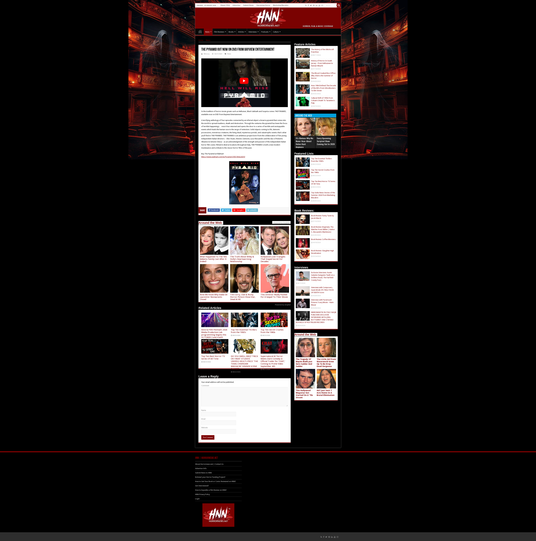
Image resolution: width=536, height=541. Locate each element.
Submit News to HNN (203, 473)
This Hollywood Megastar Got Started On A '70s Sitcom (304, 394)
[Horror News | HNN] (268, 17)
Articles (241, 32)
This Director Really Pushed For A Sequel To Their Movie (274, 295)
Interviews (252, 32)
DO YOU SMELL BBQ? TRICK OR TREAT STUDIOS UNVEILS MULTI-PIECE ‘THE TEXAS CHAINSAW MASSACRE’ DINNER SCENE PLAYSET (244, 362)
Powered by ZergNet (283, 305)
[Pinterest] (314, 5)
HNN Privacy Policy (202, 494)
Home (200, 40)
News (207, 32)
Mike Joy (207, 54)
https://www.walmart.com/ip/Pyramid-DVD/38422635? (223, 157)
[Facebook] (308, 5)
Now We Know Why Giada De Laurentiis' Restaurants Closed (213, 297)
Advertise (236, 5)
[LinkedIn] (316, 5)
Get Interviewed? (202, 486)
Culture (276, 32)
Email (203, 419)
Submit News (248, 5)
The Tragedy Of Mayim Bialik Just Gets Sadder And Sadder (304, 362)
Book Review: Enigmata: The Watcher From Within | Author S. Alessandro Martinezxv (323, 229)
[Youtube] (319, 5)
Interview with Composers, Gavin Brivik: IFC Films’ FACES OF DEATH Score (322, 290)
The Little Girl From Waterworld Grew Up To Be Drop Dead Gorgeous (326, 362)
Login (197, 499)
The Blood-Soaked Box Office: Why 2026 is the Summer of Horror (323, 75)
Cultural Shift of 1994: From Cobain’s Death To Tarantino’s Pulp (323, 100)
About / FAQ (225, 5)
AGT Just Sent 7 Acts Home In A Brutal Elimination (325, 392)
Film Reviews (219, 32)
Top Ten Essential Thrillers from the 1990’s (244, 331)
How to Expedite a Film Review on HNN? (211, 490)
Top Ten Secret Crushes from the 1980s (272, 331)
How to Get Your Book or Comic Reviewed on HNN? (215, 481)
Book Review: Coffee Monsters (323, 239)
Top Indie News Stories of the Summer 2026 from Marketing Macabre (323, 195)
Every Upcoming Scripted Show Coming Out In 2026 (326, 141)
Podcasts (265, 32)
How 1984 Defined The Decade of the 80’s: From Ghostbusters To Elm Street (323, 88)
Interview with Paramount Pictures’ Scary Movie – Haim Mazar (322, 302)
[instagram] (322, 5)
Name (203, 410)
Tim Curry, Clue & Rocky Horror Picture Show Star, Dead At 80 (242, 297)
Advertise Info (201, 468)
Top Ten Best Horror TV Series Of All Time (213, 357)
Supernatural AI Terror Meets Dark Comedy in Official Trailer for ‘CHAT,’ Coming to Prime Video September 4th (273, 361)
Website (204, 428)
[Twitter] (311, 5)
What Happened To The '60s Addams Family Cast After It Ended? (213, 259)
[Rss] (306, 5)
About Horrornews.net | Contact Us (209, 464)
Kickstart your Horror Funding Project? (210, 477)
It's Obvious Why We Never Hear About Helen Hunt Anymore (304, 142)
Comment (205, 386)
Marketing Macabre (280, 5)
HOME (200, 31)
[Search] (339, 5)
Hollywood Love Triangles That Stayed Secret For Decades (273, 259)
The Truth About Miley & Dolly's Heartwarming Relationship (242, 259)
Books (231, 32)
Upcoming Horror (263, 5)
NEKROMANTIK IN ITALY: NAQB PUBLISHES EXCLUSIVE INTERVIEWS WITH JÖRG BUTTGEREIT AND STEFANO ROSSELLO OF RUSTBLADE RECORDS (316, 317)
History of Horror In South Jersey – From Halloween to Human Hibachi (322, 63)
